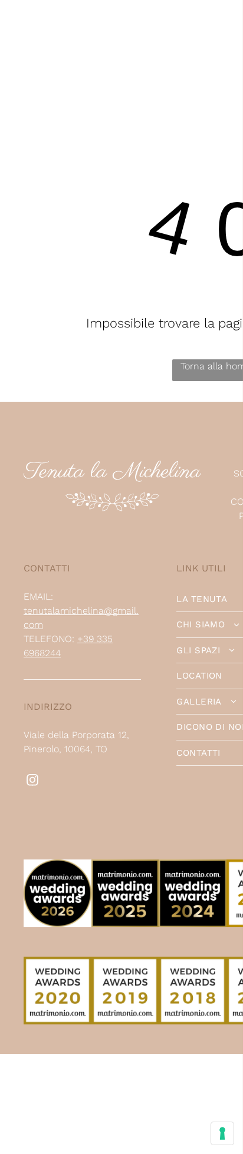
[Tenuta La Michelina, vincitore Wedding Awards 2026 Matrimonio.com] (57, 866)
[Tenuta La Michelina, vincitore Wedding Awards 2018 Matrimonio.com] (192, 963)
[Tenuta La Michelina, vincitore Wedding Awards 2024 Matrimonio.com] (192, 866)
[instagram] (32, 781)
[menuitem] (66, 26)
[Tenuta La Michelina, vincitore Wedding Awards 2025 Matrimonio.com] (125, 866)
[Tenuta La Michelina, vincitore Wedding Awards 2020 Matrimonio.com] (57, 963)
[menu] (225, 33)
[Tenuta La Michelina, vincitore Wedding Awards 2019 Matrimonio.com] (125, 963)
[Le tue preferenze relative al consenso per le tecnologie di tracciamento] (222, 1133)
